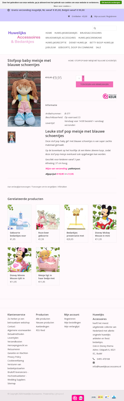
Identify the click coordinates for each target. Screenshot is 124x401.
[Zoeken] (93, 28)
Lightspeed (59, 394)
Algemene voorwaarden (19, 330)
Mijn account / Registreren (105, 16)
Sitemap (12, 383)
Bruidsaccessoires (91, 32)
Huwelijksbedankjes (65, 32)
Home (49, 32)
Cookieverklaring (16, 360)
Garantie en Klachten (18, 353)
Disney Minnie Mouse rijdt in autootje (17, 277)
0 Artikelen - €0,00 (79, 16)
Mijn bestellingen (72, 322)
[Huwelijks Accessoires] (26, 38)
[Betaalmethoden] (93, 397)
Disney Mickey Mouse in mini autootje (102, 234)
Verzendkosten (15, 341)
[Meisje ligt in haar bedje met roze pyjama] (48, 259)
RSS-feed (40, 330)
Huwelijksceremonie (90, 37)
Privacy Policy (14, 356)
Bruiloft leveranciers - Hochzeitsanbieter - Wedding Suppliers (18, 376)
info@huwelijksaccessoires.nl (107, 366)
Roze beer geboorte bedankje (43, 234)
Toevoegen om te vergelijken (44, 186)
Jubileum (51, 47)
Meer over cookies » (62, 6)
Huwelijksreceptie (56, 42)
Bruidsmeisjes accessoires (61, 37)
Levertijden (13, 337)
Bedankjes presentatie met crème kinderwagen (75, 234)
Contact (11, 326)
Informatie (51, 105)
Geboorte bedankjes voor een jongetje (18, 234)
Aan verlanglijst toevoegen (19, 186)
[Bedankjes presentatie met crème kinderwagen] (76, 217)
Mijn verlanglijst (72, 326)
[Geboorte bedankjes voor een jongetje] (19, 217)
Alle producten (43, 318)
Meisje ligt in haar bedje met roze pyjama (46, 277)
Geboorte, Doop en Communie (75, 47)
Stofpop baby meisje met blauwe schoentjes (95, 60)
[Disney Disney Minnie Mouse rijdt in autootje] (19, 259)
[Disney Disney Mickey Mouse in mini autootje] (105, 217)
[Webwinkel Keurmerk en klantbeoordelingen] (109, 96)
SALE (98, 47)
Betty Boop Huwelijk (102, 42)
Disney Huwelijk (78, 42)
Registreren (69, 318)
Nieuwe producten (45, 322)
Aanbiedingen (42, 326)
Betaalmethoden (16, 334)
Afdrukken (62, 186)
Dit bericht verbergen (111, 3)
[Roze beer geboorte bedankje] (48, 217)
